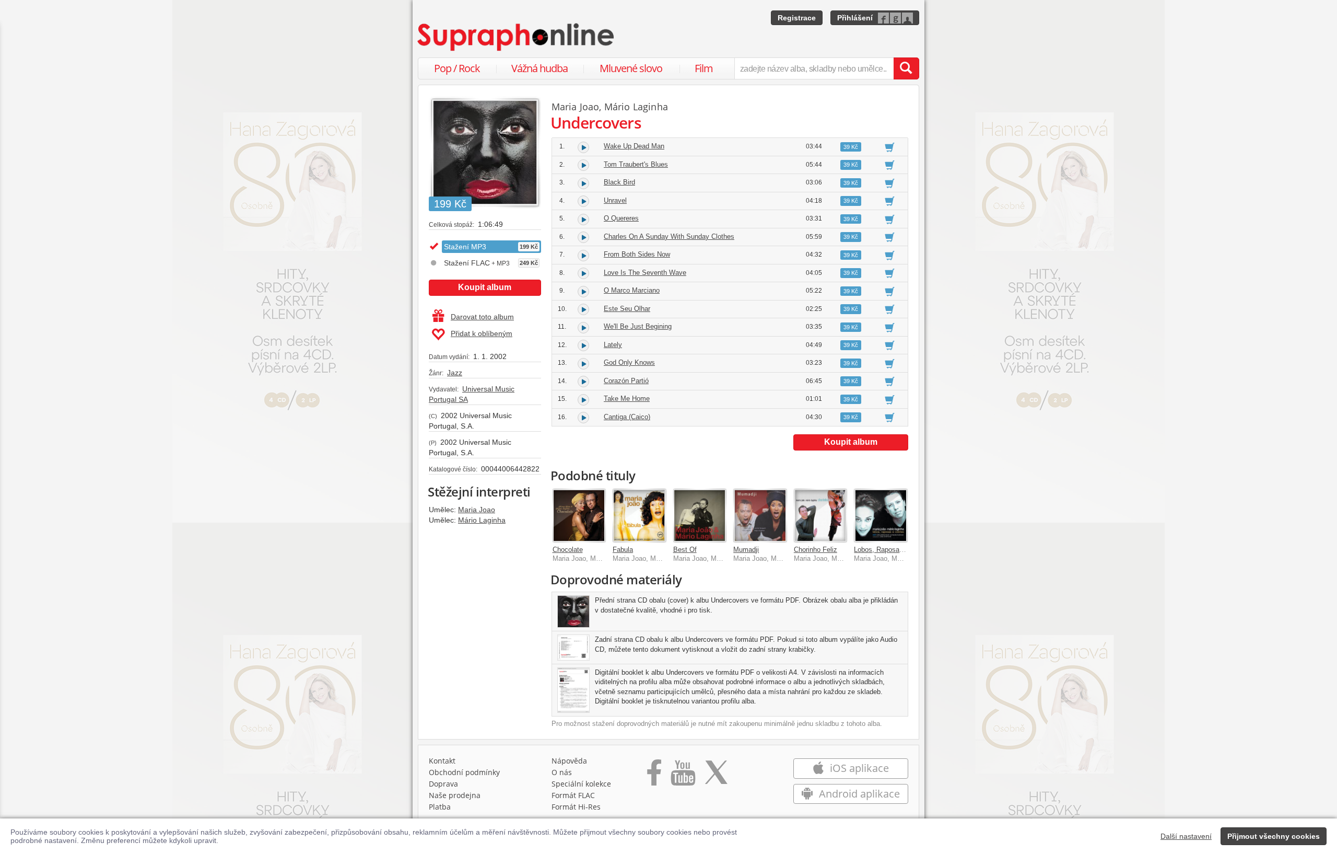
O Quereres (621, 218)
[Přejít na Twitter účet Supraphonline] (716, 776)
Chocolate (568, 549)
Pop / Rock (457, 68)
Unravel (615, 200)
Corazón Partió (626, 381)
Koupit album (484, 287)
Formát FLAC (573, 795)
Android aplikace (858, 794)
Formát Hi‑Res (576, 807)
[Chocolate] (579, 515)
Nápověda (569, 761)
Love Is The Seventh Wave (645, 272)
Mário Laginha (482, 520)
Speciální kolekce (581, 784)
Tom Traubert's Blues (636, 164)
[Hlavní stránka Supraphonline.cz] (516, 37)
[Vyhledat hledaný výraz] (906, 68)
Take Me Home (627, 398)
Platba (440, 807)
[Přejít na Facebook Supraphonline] (654, 776)
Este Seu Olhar (627, 309)
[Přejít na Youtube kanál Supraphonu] (683, 776)
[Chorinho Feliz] (820, 515)
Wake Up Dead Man (634, 146)
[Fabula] (639, 515)
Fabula (623, 549)
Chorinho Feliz (815, 549)
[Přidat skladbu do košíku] (890, 147)
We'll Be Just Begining (638, 326)
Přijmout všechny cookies (1273, 836)
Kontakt (442, 761)
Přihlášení (855, 18)
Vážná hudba (539, 68)
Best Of (685, 549)
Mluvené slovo (631, 68)
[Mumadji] (760, 515)
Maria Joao (476, 509)
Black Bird (619, 182)
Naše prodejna (454, 795)
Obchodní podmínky (464, 772)
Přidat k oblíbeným (481, 333)
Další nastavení (1186, 836)
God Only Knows (629, 362)
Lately (613, 345)
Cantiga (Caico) (627, 417)
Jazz (454, 372)
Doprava (443, 784)
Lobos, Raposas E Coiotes (894, 549)
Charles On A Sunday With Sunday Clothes (669, 236)
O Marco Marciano (632, 290)
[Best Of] (700, 515)
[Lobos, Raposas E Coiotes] (880, 515)
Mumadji (746, 549)
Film (704, 68)
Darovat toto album (482, 317)
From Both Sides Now (637, 254)
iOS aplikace (858, 768)
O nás (562, 772)
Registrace (797, 18)
